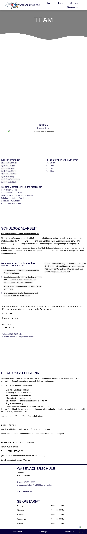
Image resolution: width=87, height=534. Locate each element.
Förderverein (72, 7)
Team (60, 3)
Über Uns (74, 3)
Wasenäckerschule (29, 5)
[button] (43, 531)
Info (48, 3)
